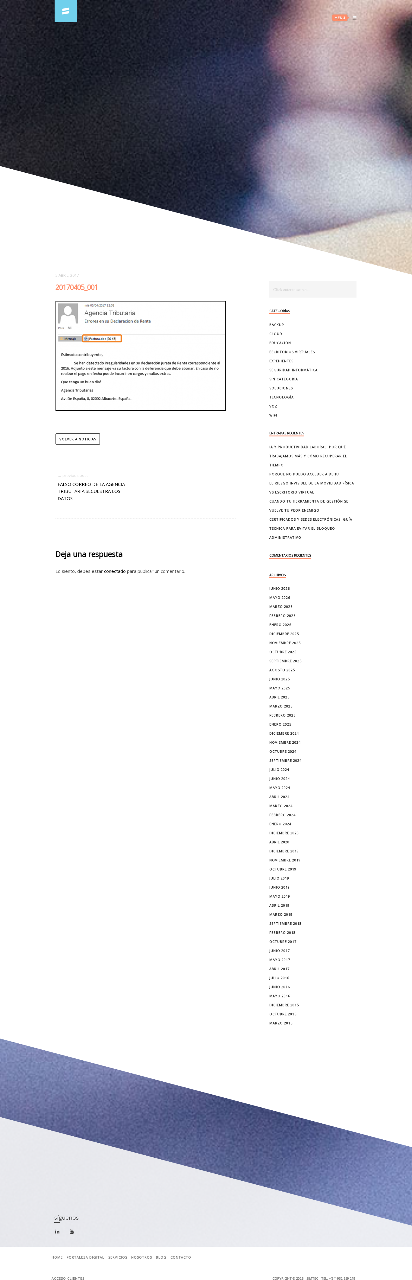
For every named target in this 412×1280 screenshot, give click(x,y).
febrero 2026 (282, 615)
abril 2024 (279, 796)
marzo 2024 (281, 805)
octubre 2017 (282, 941)
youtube (75, 1233)
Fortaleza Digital (85, 1257)
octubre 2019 (282, 869)
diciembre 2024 (284, 733)
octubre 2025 (282, 652)
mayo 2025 (279, 688)
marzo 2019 (281, 914)
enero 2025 (280, 724)
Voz (273, 406)
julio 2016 (279, 977)
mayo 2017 (279, 959)
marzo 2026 (281, 606)
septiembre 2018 (285, 923)
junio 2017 (279, 950)
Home (57, 1257)
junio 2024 (279, 778)
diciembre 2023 (284, 833)
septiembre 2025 (285, 661)
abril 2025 (279, 697)
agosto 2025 (282, 670)
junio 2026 (279, 588)
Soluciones (281, 388)
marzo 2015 (281, 1023)
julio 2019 (279, 878)
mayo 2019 (279, 896)
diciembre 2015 (284, 1005)
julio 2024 (279, 769)
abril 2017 (279, 968)
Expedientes (281, 361)
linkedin (61, 1234)
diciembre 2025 (284, 633)
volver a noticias (77, 439)
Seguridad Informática (293, 370)
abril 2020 (279, 842)
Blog (161, 1257)
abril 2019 (279, 905)
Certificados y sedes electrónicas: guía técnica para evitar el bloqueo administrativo (310, 528)
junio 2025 (279, 679)
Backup (276, 324)
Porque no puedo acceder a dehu (304, 474)
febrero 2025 (282, 715)
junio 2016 (279, 987)
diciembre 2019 (284, 851)
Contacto (180, 1257)
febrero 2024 (282, 814)
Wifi (273, 415)
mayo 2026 (279, 597)
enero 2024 (280, 824)
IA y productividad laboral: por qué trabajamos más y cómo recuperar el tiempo (308, 456)
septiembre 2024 (285, 760)
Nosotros (141, 1257)
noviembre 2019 (285, 860)
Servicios (117, 1257)
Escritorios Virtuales (292, 352)
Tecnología (281, 397)
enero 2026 (280, 624)
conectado (115, 571)
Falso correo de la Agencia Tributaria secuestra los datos (91, 491)
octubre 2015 (282, 1014)
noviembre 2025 (285, 642)
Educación (280, 342)
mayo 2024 (279, 787)
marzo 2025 (281, 706)
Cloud (275, 333)
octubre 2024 (282, 751)
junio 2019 (279, 887)
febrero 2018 (282, 932)
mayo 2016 (279, 996)
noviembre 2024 (285, 742)
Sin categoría (283, 379)
